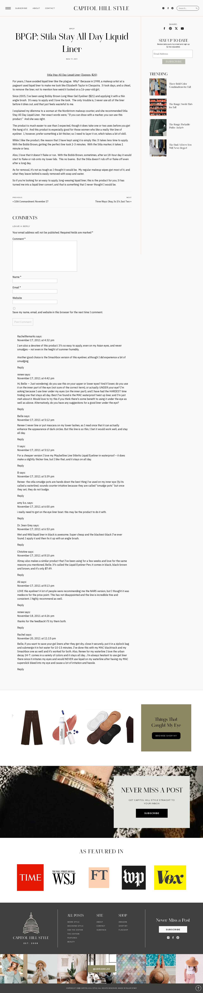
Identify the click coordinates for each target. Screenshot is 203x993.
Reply (20, 367)
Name (17, 277)
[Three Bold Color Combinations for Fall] (158, 86)
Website (17, 298)
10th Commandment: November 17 (31, 201)
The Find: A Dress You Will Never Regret (180, 146)
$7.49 (48, 568)
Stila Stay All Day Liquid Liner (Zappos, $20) (72, 74)
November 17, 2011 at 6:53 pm (35, 529)
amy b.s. (22, 502)
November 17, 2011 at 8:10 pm (35, 555)
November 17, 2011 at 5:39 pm (35, 476)
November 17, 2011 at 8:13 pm (35, 585)
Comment (19, 238)
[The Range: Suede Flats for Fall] (158, 107)
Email (17, 287)
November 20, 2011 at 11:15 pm (36, 638)
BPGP (72, 29)
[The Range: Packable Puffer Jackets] (158, 127)
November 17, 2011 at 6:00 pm (35, 506)
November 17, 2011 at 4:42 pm (35, 378)
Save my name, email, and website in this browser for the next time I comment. (58, 312)
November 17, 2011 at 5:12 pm (35, 419)
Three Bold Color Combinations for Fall (180, 85)
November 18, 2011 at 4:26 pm (35, 615)
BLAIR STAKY (131, 988)
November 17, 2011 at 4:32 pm (35, 340)
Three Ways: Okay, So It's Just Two (112, 201)
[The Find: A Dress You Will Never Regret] (158, 147)
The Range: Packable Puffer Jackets (179, 126)
